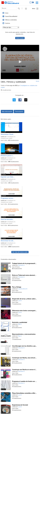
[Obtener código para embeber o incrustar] (25, 99)
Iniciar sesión (20, 38)
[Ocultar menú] (35, 8)
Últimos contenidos (11, 20)
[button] (20, 62)
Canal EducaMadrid (11, 16)
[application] (20, 62)
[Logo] (5, 49)
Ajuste (37, 81)
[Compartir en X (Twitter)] (14, 99)
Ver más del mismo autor (20, 252)
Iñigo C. (20, 324)
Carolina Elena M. (23, 288)
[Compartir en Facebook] (20, 99)
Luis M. (20, 300)
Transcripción (19, 111)
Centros (7, 23)
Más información (7, 111)
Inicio (6, 13)
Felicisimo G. (21, 265)
